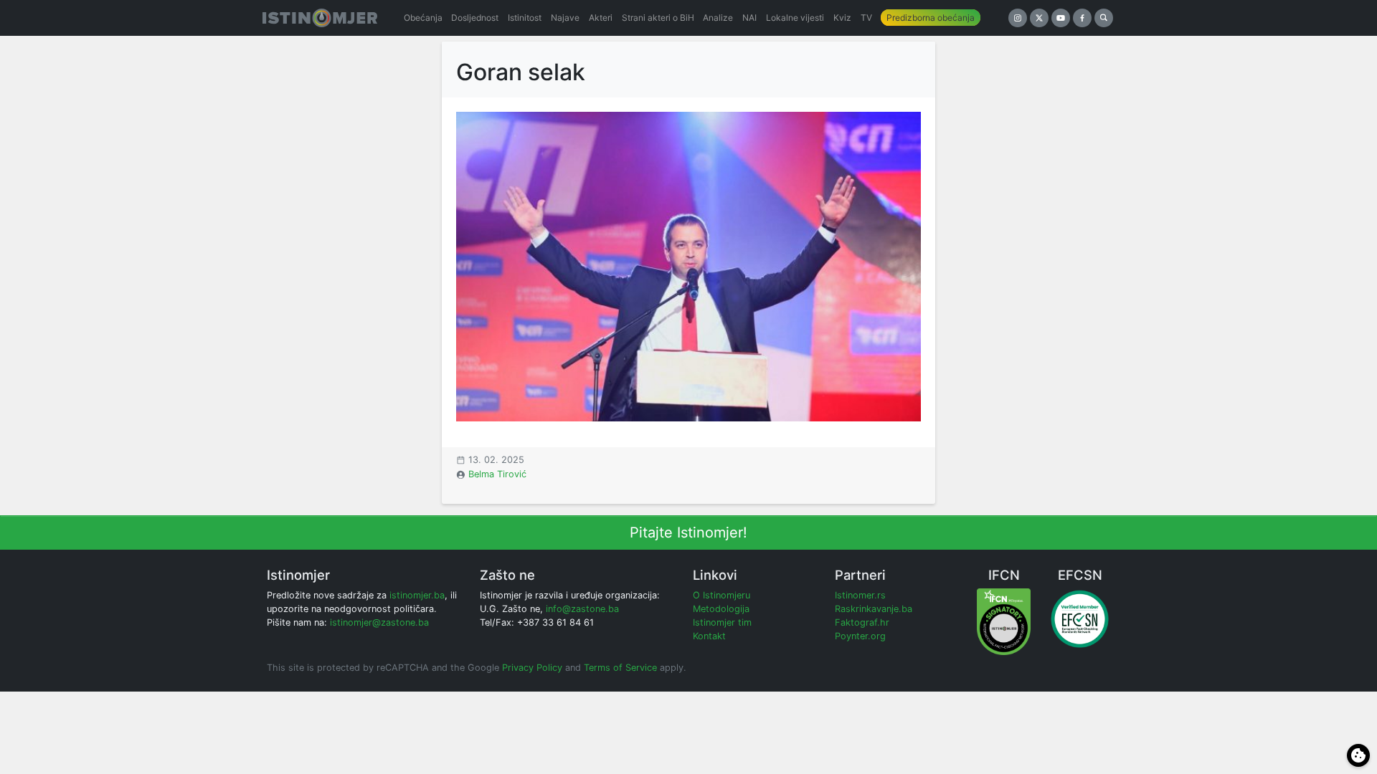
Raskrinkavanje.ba (873, 608)
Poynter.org (860, 636)
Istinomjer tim (722, 622)
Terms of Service (620, 667)
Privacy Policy (532, 667)
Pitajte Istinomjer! (688, 532)
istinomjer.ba (417, 595)
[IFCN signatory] (1004, 621)
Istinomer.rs (860, 595)
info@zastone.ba (582, 608)
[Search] (1103, 18)
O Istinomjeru (721, 595)
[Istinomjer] (319, 17)
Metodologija (721, 608)
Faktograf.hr (862, 622)
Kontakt (709, 636)
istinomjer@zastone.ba (379, 622)
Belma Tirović (497, 474)
